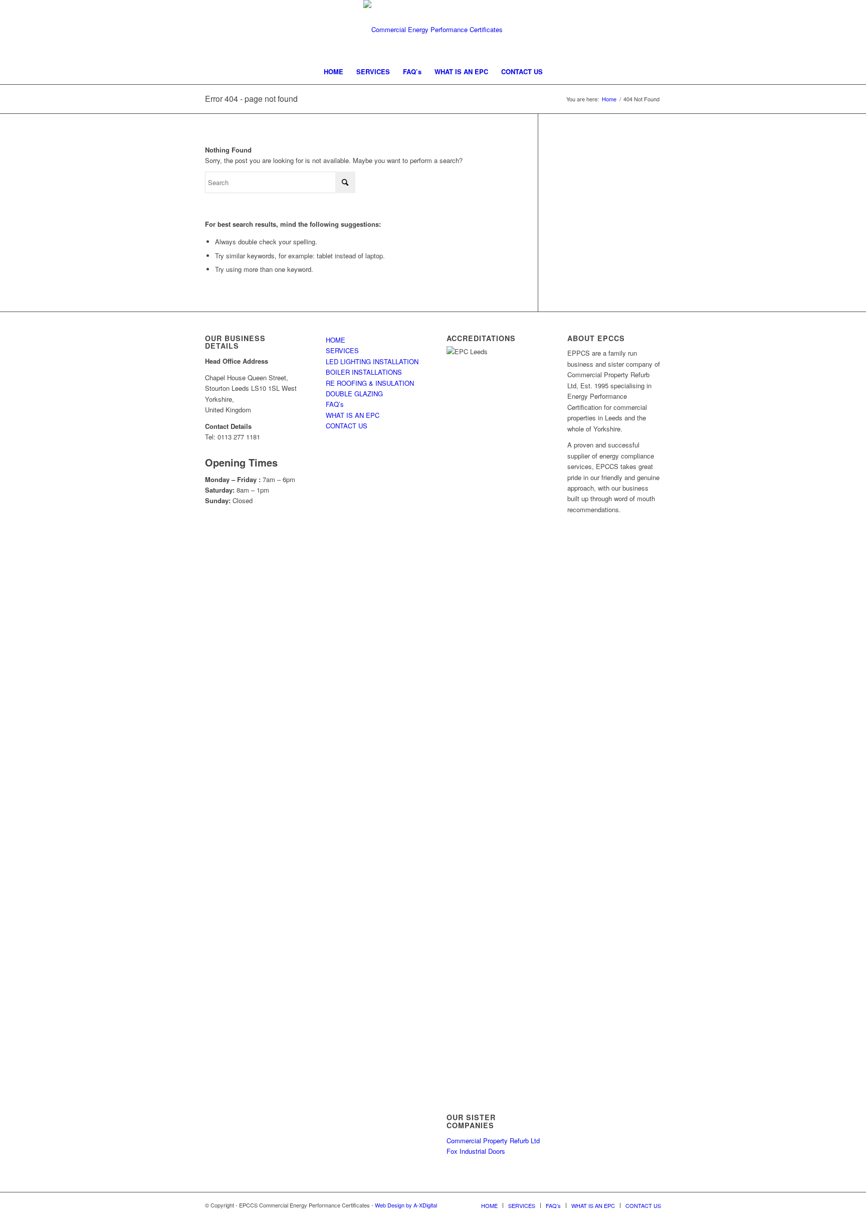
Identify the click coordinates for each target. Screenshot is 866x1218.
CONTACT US (346, 425)
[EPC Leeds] (433, 29)
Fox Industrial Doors (476, 1151)
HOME (335, 340)
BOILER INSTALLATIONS (364, 372)
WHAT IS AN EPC (352, 415)
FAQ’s (335, 404)
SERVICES (342, 350)
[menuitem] (333, 71)
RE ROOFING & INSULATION (370, 383)
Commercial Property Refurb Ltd (493, 1140)
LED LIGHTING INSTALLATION (372, 361)
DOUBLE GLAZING (354, 393)
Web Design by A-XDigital (406, 1205)
